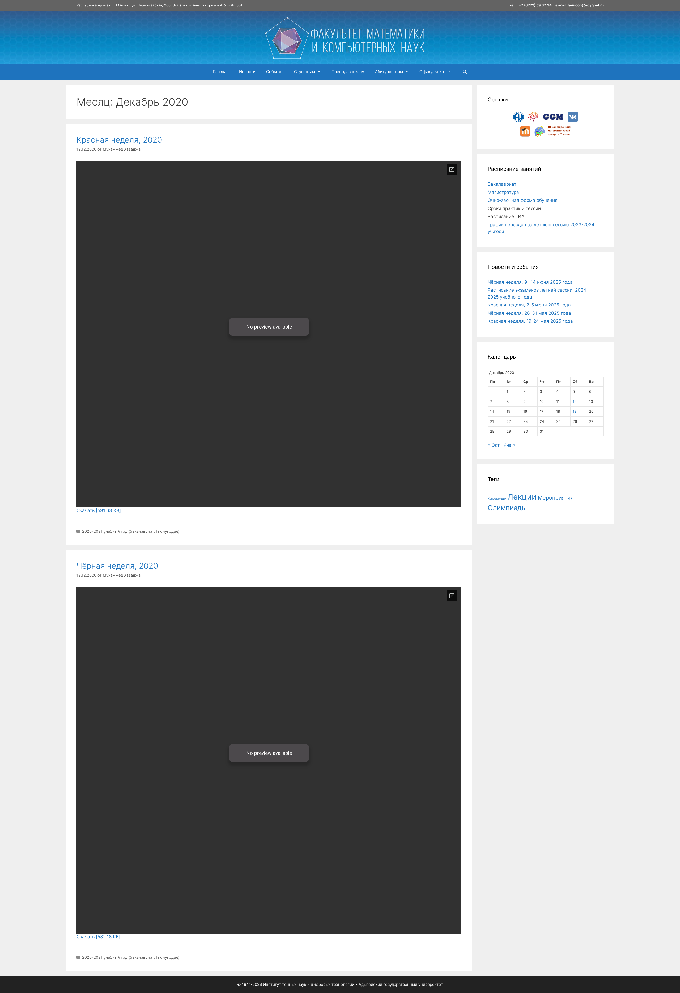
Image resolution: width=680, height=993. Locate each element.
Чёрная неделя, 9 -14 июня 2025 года (530, 282)
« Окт (494, 445)
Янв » (510, 445)
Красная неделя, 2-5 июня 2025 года (529, 305)
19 (574, 411)
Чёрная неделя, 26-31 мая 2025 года (529, 313)
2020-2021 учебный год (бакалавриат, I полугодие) (131, 531)
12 (574, 401)
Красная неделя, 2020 (119, 139)
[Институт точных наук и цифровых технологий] (344, 36)
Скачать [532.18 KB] (98, 936)
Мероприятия (555, 498)
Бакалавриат (502, 184)
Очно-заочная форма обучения (523, 200)
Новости (247, 71)
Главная (220, 71)
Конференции (497, 498)
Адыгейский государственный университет (401, 984)
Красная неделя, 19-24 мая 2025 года (530, 321)
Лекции (522, 496)
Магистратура (503, 192)
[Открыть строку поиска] (464, 72)
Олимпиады (507, 508)
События (274, 71)
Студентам (304, 71)
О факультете (432, 71)
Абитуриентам (389, 71)
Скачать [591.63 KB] (98, 510)
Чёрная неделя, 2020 (117, 565)
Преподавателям (348, 71)
